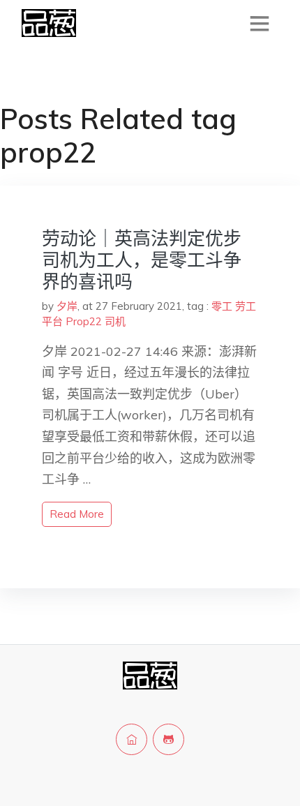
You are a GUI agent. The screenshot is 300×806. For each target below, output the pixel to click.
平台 (52, 321)
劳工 (245, 306)
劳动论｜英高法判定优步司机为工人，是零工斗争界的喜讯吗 (141, 260)
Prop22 (84, 321)
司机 (115, 321)
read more (77, 514)
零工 (221, 306)
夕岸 (67, 306)
